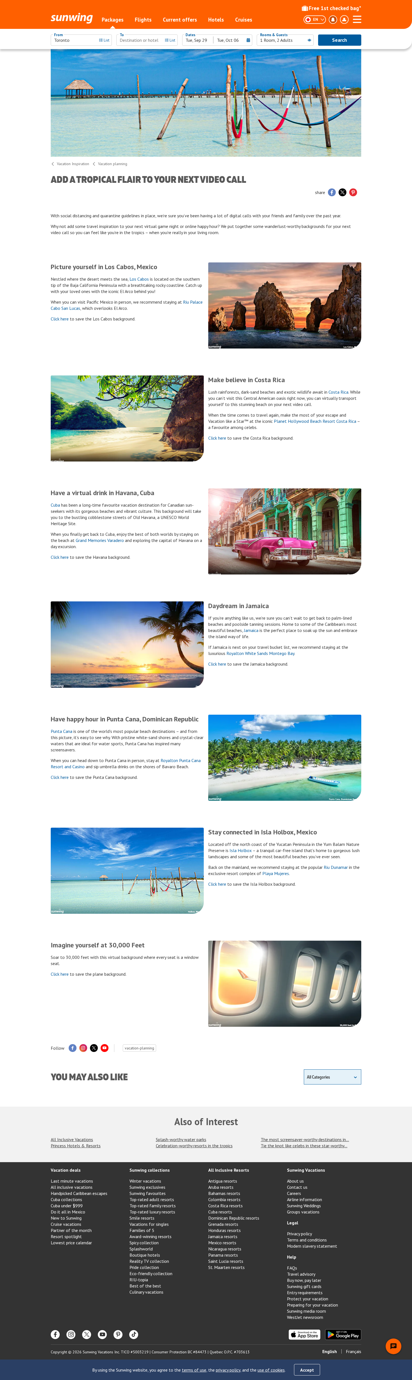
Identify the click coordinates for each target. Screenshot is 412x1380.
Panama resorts (223, 1255)
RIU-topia (138, 1279)
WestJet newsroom (305, 1317)
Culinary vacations (146, 1292)
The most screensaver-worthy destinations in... (305, 1139)
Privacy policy (299, 1233)
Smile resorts (141, 1218)
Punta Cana (61, 731)
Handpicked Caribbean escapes (79, 1193)
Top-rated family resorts (152, 1205)
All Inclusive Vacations (72, 1139)
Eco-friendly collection (150, 1273)
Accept (307, 1370)
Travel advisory (301, 1274)
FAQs (292, 1268)
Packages (113, 19)
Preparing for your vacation (312, 1305)
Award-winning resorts (150, 1236)
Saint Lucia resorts (225, 1261)
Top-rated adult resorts (151, 1199)
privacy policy (228, 1370)
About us (295, 1181)
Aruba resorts (220, 1187)
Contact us (297, 1187)
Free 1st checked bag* (335, 8)
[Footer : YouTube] (102, 1334)
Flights (143, 19)
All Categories (318, 1077)
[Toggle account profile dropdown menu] (344, 19)
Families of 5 (141, 1230)
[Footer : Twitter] (86, 1334)
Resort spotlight (66, 1236)
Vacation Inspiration (73, 163)
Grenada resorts (223, 1224)
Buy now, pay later (304, 1280)
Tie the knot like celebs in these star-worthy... (304, 1145)
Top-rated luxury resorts (152, 1212)
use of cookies (271, 1370)
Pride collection (144, 1267)
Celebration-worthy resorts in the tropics (194, 1145)
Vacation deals (66, 1170)
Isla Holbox (241, 850)
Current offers (180, 19)
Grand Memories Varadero (100, 540)
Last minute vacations (72, 1181)
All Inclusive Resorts (228, 1170)
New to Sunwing (66, 1218)
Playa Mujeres (275, 873)
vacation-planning (139, 1048)
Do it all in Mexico (68, 1212)
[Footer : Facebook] (55, 1334)
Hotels (216, 19)
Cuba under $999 (67, 1205)
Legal (292, 1223)
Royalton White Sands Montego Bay (260, 653)
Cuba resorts (220, 1212)
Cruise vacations (66, 1224)
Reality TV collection (149, 1261)
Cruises (243, 19)
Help (291, 1257)
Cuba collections (66, 1199)
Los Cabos (139, 279)
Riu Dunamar (336, 867)
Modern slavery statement (312, 1246)
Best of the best (145, 1286)
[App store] (304, 1334)
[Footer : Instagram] (70, 1334)
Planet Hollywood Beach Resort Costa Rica (315, 421)
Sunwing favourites (147, 1193)
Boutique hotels (144, 1255)
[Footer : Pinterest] (118, 1334)
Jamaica (251, 630)
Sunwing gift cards (304, 1286)
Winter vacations (145, 1181)
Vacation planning (112, 163)
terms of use (194, 1370)
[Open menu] (357, 18)
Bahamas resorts (224, 1193)
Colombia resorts (224, 1199)
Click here (60, 319)
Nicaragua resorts (224, 1249)
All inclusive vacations (71, 1187)
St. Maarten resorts (226, 1267)
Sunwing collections (149, 1170)
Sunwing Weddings (304, 1205)
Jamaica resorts (222, 1236)
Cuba (55, 505)
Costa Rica (338, 392)
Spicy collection (144, 1242)
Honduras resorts (224, 1230)
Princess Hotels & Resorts (76, 1145)
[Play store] (343, 1334)
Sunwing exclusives (147, 1187)
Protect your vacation (307, 1298)
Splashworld (141, 1249)
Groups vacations (303, 1212)
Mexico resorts (222, 1242)
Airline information (304, 1199)
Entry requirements (305, 1292)
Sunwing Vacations (306, 1170)
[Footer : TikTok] (133, 1334)
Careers (294, 1193)
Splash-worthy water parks (181, 1139)
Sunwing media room (306, 1311)
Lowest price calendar (71, 1242)
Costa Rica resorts (225, 1205)
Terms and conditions (307, 1240)
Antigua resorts (222, 1181)
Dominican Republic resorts (233, 1218)
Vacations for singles (149, 1224)
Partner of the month (71, 1230)
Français (353, 1351)
